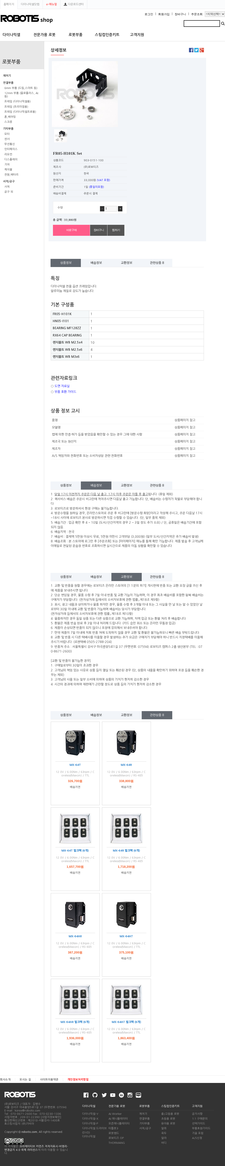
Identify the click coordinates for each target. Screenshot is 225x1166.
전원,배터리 (11, 174)
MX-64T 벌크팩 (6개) (75, 850)
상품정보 (66, 262)
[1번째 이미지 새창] (60, 135)
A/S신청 (197, 1138)
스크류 (8, 121)
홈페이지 (9, 4)
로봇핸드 (114, 1133)
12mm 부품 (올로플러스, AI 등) (21, 95)
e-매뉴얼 (51, 4)
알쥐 (164, 1128)
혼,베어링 (10, 116)
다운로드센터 (75, 4)
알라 (164, 1138)
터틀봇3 (113, 1128)
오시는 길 (25, 1079)
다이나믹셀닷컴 (30, 4)
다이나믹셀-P (90, 1123)
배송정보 (96, 262)
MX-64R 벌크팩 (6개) (126, 850)
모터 (7, 134)
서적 (7, 186)
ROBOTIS (21, 1094)
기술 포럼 (197, 1133)
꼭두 (164, 1133)
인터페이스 (11, 149)
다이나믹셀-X (90, 1118)
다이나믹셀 (11, 35)
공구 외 (8, 191)
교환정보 (126, 262)
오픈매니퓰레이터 (119, 1123)
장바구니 (180, 14)
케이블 (8, 169)
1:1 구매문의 (200, 1118)
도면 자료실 (62, 386)
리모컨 (8, 154)
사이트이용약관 (49, 1079)
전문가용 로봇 (44, 35)
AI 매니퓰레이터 (118, 1118)
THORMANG (117, 1142)
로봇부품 (76, 35)
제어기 (7, 75)
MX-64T (75, 764)
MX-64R (126, 764)
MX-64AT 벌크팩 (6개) (126, 1022)
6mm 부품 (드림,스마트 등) (20, 88)
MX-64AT (126, 936)
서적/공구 (9, 181)
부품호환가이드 (201, 1128)
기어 (7, 164)
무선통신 (9, 144)
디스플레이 (11, 159)
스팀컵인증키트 (107, 35)
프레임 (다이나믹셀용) (17, 101)
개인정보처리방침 (78, 1079)
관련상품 (157, 262)
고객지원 (137, 35)
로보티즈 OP (116, 1138)
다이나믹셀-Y (90, 1113)
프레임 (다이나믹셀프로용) (20, 111)
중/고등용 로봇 (170, 1113)
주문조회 (197, 14)
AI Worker (115, 1113)
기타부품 (8, 128)
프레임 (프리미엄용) (16, 106)
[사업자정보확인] (51, 1117)
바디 (164, 1142)
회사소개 (5, 1079)
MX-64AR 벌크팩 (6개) (75, 1022)
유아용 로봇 (168, 1123)
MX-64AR (75, 936)
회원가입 (164, 14)
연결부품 (8, 82)
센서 (7, 139)
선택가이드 (198, 1123)
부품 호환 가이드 (65, 391)
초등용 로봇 (168, 1118)
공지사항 (197, 1113)
